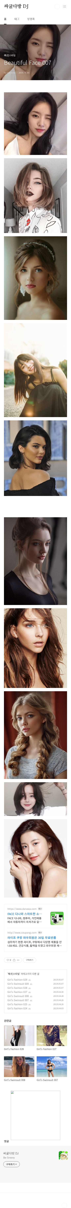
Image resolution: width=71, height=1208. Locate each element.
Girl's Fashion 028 (17, 987)
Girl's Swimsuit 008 (18, 996)
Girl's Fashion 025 (17, 1004)
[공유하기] (14, 960)
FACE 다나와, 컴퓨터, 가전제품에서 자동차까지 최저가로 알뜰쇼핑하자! (24, 920)
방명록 (31, 19)
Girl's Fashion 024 (17, 1008)
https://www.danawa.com (21, 908)
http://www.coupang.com (21, 932)
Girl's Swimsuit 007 (18, 1000)
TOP (64, 1205)
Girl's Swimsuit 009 (18, 983)
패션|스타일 (13, 973)
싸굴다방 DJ (16, 6)
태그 (16, 19)
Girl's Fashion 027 (17, 992)
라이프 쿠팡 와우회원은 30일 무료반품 (31, 937)
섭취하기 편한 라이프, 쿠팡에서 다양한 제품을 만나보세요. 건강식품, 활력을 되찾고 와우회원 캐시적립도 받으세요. (34, 943)
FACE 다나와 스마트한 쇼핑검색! (24, 914)
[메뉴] (64, 6)
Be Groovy (9, 1157)
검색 (57, 6)
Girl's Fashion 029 (17, 979)
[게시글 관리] (18, 960)
